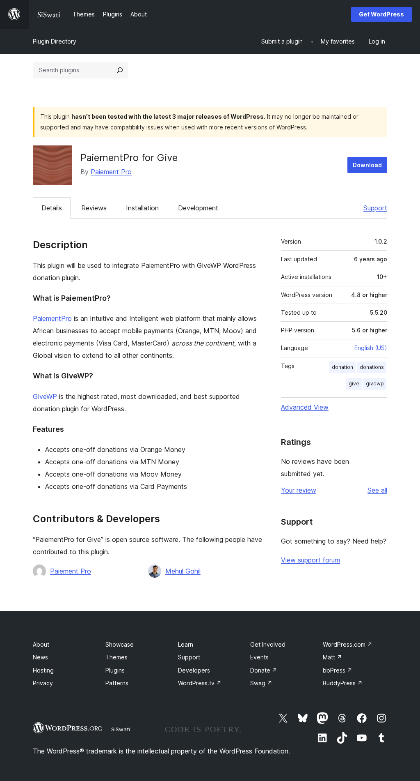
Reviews (94, 208)
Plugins (115, 670)
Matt (332, 657)
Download (367, 164)
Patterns (116, 683)
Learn (185, 644)
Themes (116, 657)
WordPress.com (347, 644)
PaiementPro (52, 318)
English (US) (370, 347)
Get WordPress (381, 14)
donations (372, 367)
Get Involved (267, 644)
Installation (142, 208)
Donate (263, 670)
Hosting (43, 670)
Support (375, 208)
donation (342, 367)
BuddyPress (343, 683)
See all (377, 490)
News (40, 657)
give (354, 383)
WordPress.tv (199, 683)
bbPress (337, 670)
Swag (261, 683)
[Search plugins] (120, 70)
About (41, 644)
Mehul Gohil (183, 571)
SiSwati (120, 729)
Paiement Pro (111, 172)
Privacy (43, 683)
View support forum (310, 560)
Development (198, 208)
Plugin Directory (54, 41)
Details (51, 208)
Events (259, 657)
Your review (298, 490)
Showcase (119, 644)
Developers (194, 670)
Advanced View (305, 407)
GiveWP (45, 396)
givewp (375, 383)
